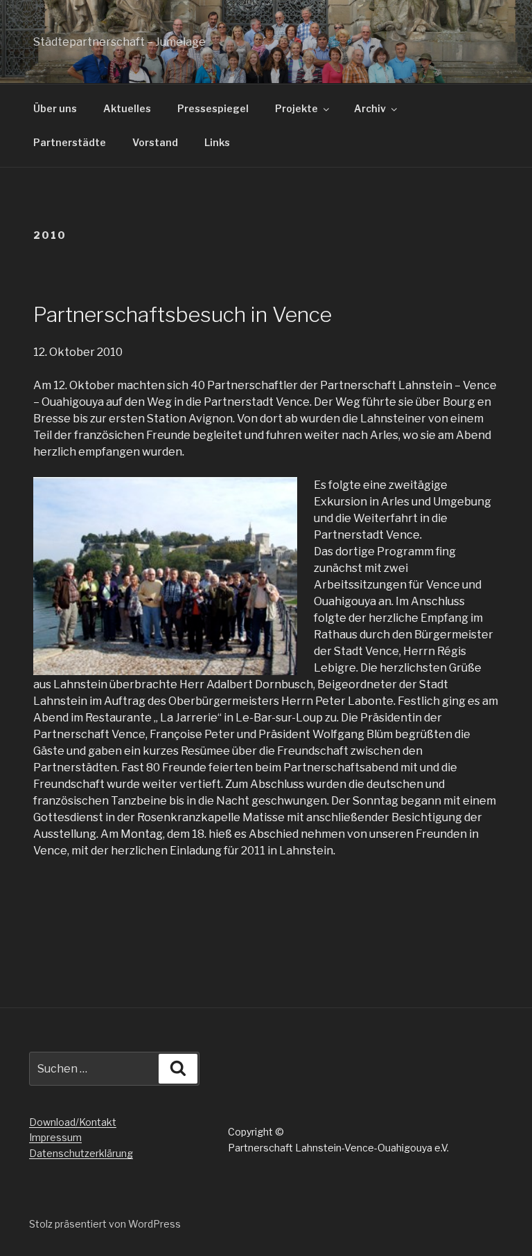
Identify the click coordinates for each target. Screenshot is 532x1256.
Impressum (55, 1137)
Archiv (370, 108)
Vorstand (155, 142)
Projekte (296, 108)
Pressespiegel (213, 108)
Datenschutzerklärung (81, 1153)
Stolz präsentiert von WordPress (105, 1224)
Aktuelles (127, 108)
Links (217, 142)
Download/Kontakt (72, 1122)
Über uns (55, 108)
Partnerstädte (69, 142)
